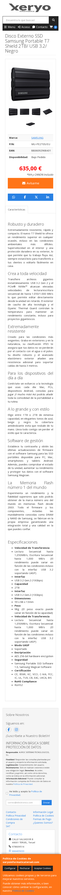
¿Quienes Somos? (43, 822)
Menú (11, 27)
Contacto (41, 27)
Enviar (46, 802)
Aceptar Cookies (42, 868)
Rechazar (25, 868)
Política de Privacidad (23, 784)
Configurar (10, 868)
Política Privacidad (16, 815)
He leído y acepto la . (25, 793)
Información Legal (43, 812)
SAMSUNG (37, 137)
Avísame (32, 183)
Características (16, 209)
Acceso (25, 27)
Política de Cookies (23, 890)
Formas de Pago (42, 819)
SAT (8, 826)
